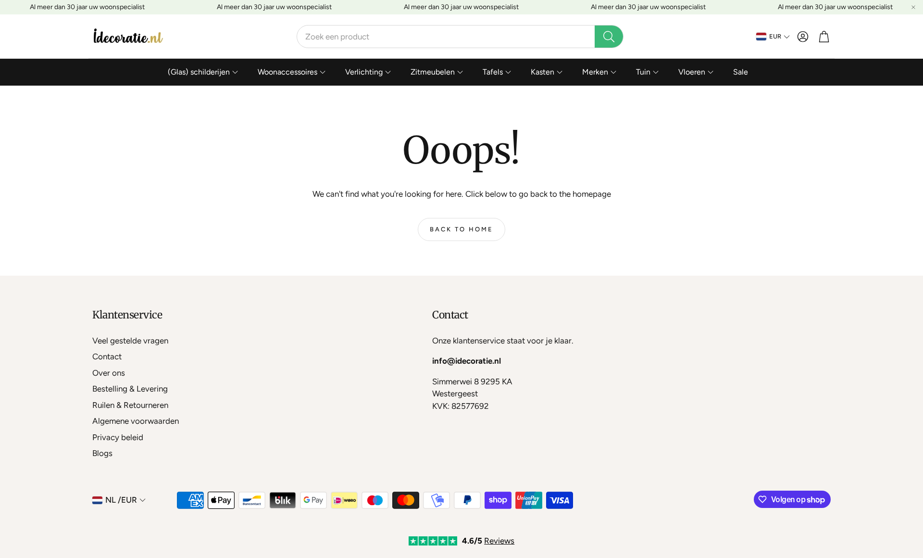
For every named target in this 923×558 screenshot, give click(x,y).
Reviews (499, 540)
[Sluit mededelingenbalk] (913, 7)
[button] (460, 36)
